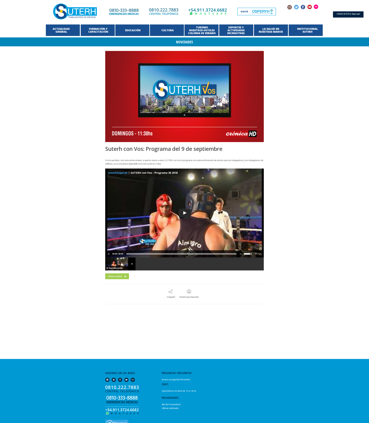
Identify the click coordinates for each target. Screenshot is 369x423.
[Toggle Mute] (240, 254)
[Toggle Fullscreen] (260, 254)
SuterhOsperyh (117, 172)
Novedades (184, 41)
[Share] (256, 254)
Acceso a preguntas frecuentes (176, 379)
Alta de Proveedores (171, 404)
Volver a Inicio (115, 276)
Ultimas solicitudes (170, 408)
